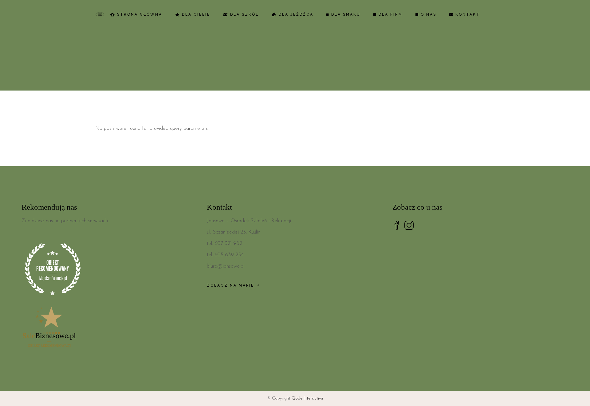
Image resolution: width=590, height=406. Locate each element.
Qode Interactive (307, 398)
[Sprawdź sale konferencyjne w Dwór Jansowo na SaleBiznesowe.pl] (110, 328)
